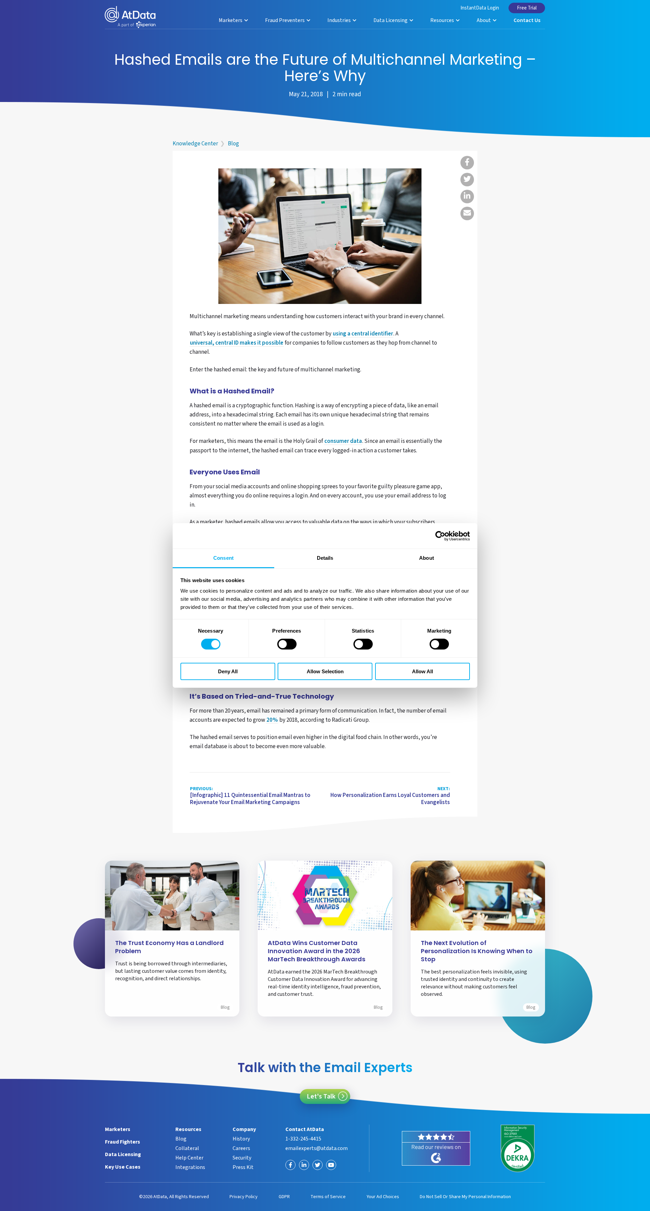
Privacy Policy (244, 1196)
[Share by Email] (467, 213)
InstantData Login (479, 8)
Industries (339, 20)
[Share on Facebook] (467, 162)
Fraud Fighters (122, 1142)
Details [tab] (325, 558)
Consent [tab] (223, 558)
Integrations (190, 1167)
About (484, 20)
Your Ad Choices (383, 1196)
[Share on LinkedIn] (467, 196)
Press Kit (243, 1167)
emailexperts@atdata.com (316, 1148)
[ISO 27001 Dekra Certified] (517, 1148)
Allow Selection (325, 671)
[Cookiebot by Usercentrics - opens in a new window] (440, 536)
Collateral (187, 1148)
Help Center (189, 1158)
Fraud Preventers (285, 20)
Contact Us (527, 20)
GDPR (284, 1196)
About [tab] (426, 558)
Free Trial (527, 8)
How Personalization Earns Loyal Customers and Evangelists (390, 796)
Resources (442, 20)
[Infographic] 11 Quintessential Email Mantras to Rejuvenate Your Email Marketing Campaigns (250, 796)
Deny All (228, 671)
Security (242, 1158)
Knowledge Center (195, 144)
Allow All (422, 671)
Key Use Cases (122, 1167)
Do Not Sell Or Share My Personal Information (465, 1196)
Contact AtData (304, 1129)
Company (244, 1129)
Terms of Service (328, 1196)
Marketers (231, 20)
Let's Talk (321, 1096)
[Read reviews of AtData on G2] (436, 1148)
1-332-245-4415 (303, 1139)
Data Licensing (391, 20)
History (241, 1139)
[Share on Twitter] (467, 179)
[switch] (287, 644)
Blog (233, 144)
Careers (241, 1148)
